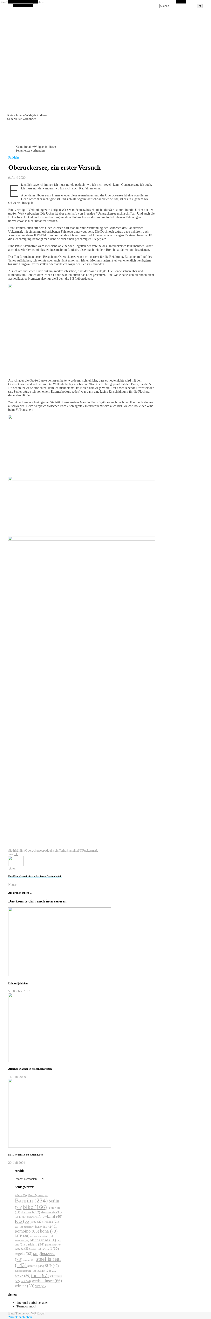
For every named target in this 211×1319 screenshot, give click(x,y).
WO (40, 1286)
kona (48, 1231)
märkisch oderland (41, 1236)
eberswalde (51, 1212)
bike (35, 1207)
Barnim (31, 1200)
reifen (35, 1249)
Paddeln (13, 157)
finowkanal (50, 1216)
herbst (29, 1226)
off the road (43, 1240)
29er (32, 1195)
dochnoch (30, 1212)
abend (43, 1195)
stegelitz (72, 850)
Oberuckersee (34, 850)
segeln (23, 1253)
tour (40, 1275)
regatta (22, 1248)
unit (26, 1281)
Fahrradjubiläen (18, 983)
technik (44, 1270)
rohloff (50, 1248)
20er (21, 1195)
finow (32, 1216)
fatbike (20, 1217)
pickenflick (53, 1244)
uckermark (91, 850)
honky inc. (44, 1226)
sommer (29, 1260)
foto (22, 1221)
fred (37, 1221)
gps (19, 1227)
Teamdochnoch (26, 1306)
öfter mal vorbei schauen (32, 1302)
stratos (35, 1266)
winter (24, 1285)
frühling (20, 850)
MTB (22, 1236)
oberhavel (22, 1240)
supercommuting (25, 1270)
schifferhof (60, 850)
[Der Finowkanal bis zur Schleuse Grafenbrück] (16, 864)
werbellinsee (47, 1280)
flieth (11, 850)
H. (16, 854)
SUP (81, 850)
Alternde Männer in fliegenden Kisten (30, 1068)
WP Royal (38, 1313)
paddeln (48, 850)
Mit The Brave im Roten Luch (25, 1154)
